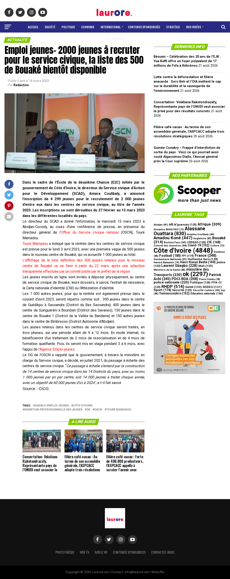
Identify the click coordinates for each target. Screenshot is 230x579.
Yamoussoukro (174, 293)
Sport (162, 290)
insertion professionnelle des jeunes (53, 409)
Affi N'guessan (183, 224)
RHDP (172, 286)
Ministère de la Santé (169, 269)
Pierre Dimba (209, 279)
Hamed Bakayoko (166, 262)
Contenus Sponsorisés (144, 26)
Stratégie (173, 26)
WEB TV (84, 552)
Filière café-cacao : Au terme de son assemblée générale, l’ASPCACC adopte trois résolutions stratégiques (189, 131)
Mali (205, 266)
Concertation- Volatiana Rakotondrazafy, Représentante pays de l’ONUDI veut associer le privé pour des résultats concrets (189, 106)
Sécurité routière (206, 290)
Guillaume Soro (203, 259)
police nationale (171, 282)
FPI (188, 255)
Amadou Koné (173, 237)
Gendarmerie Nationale (170, 259)
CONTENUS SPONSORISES (129, 552)
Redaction (21, 85)
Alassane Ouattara (179, 231)
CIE (214, 242)
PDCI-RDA (185, 279)
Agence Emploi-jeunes (52, 405)
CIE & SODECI (115, 38)
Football (170, 256)
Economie (87, 26)
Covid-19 (198, 245)
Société (50, 26)
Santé (193, 287)
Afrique (209, 224)
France (205, 255)
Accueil (33, 26)
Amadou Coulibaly (200, 234)
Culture (217, 245)
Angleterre (202, 238)
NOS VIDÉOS (193, 26)
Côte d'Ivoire (83, 405)
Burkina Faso (175, 242)
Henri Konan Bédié (198, 262)
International (111, 26)
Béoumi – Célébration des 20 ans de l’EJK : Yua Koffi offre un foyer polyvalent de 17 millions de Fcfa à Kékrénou (187, 61)
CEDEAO (196, 242)
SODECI (212, 287)
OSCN (98, 409)
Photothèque (64, 552)
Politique (68, 26)
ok (88, 409)
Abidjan (161, 224)
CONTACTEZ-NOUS (163, 552)
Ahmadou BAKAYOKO (169, 229)
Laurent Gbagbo (179, 265)
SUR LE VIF (101, 552)
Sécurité (182, 290)
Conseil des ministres (170, 245)
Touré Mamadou (118, 409)
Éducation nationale (206, 293)
